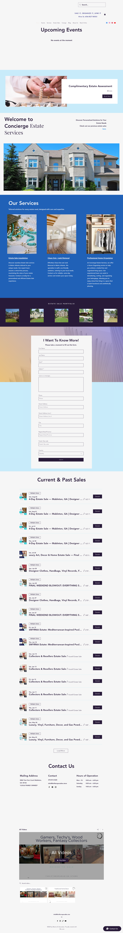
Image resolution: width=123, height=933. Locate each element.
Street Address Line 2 (45, 413)
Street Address (43, 403)
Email (40, 362)
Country (41, 450)
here (104, 129)
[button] (105, 14)
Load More (61, 751)
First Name (42, 348)
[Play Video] (33, 894)
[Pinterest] (112, 23)
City (40, 422)
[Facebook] (107, 23)
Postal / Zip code (43, 441)
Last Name (42, 355)
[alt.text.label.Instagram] (60, 921)
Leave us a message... (45, 375)
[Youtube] (115, 23)
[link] (89, 86)
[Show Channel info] (102, 829)
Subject (41, 369)
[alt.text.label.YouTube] (65, 921)
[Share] (97, 829)
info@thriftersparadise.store (57, 783)
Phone (40, 395)
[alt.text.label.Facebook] (57, 921)
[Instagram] (109, 23)
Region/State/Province (45, 431)
